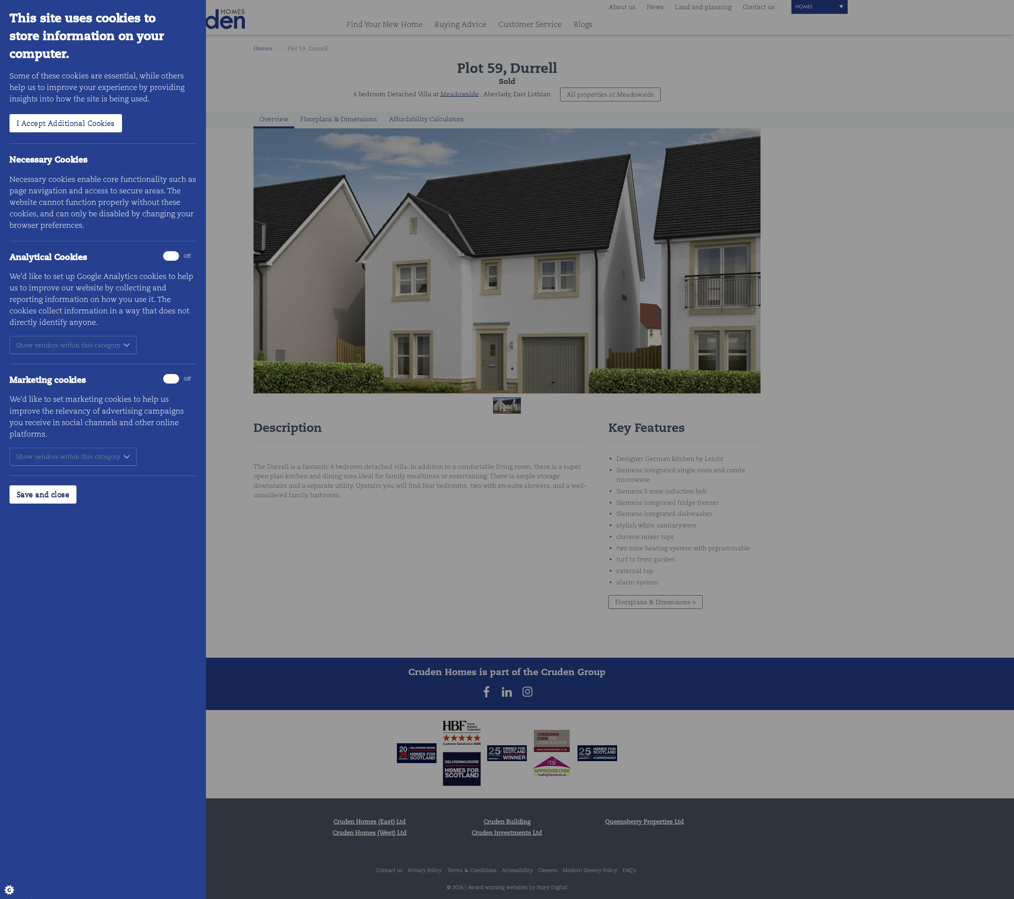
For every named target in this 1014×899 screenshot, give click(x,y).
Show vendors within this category (68, 345)
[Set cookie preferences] (16, 883)
